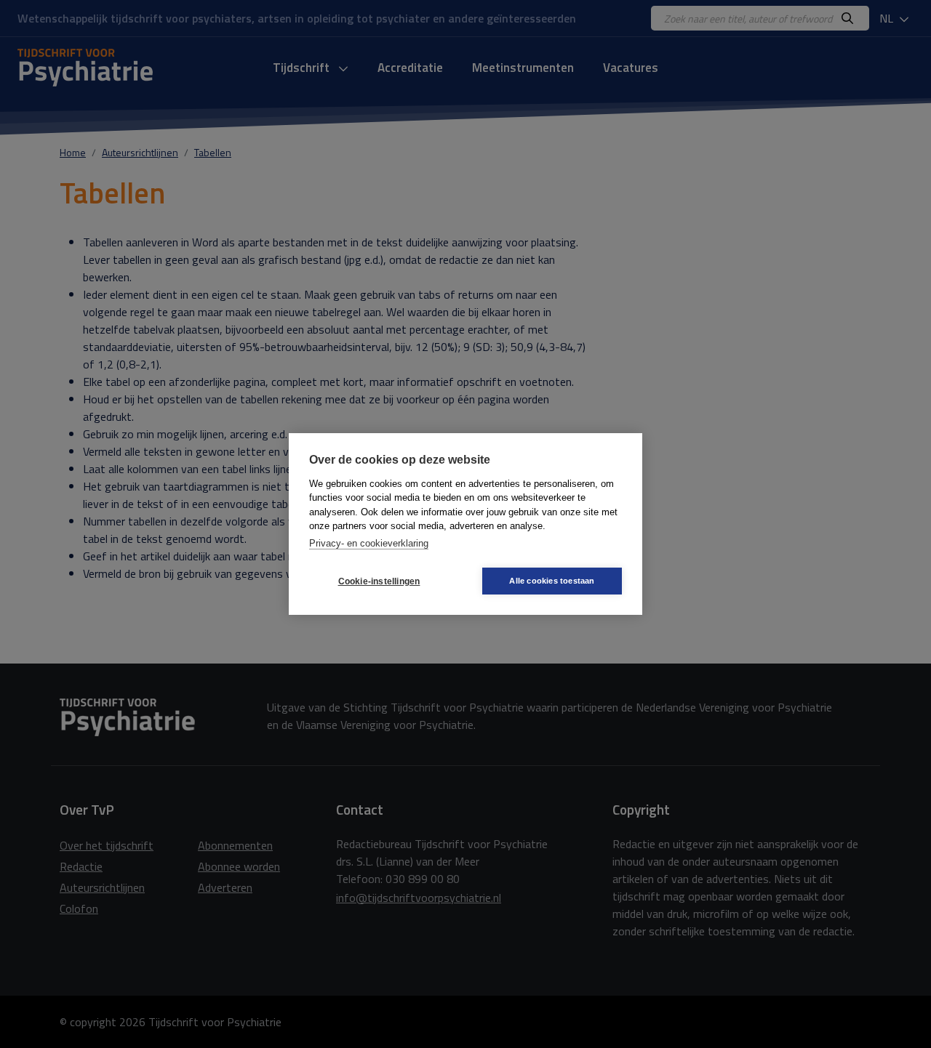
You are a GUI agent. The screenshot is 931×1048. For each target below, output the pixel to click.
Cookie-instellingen (379, 581)
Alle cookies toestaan (551, 580)
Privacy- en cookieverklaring (368, 543)
